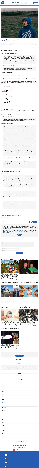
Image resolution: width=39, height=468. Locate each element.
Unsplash (20, 215)
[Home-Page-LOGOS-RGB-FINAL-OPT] (2, 2)
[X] (32, 222)
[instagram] (18, 445)
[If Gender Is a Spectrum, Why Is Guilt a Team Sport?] (29, 285)
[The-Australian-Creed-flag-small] (14, 450)
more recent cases (6, 51)
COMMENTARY (10, 273)
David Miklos (3, 273)
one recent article (4, 173)
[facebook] (14, 445)
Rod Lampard (21, 321)
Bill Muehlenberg (3, 40)
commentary (5, 53)
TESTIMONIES (28, 321)
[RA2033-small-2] (21, 450)
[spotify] (25, 445)
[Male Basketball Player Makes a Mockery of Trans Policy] (10, 331)
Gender (11, 40)
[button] (35, 6)
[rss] (23, 445)
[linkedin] (22, 445)
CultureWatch (10, 215)
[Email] (36, 222)
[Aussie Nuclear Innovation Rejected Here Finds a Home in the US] (10, 285)
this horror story (14, 65)
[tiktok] (15, 445)
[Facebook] (30, 222)
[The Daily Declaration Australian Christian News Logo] (19, 2)
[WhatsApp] (34, 222)
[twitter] (17, 445)
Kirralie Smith (3, 344)
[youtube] (20, 445)
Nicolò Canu (16, 215)
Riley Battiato (3, 321)
